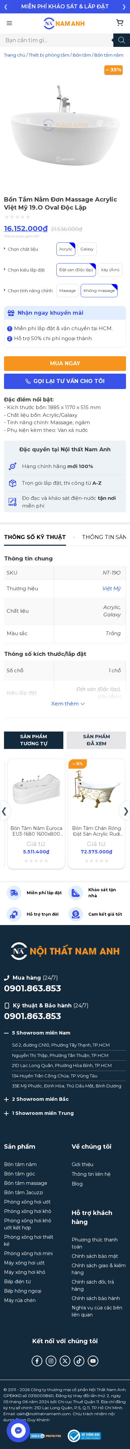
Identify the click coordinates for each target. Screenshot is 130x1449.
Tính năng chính (36, 290)
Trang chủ (14, 55)
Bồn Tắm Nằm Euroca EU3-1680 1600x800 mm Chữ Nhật (36, 834)
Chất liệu (29, 249)
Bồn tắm (82, 55)
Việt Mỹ (111, 588)
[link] (65, 6)
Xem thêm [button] (65, 703)
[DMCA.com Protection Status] (46, 1436)
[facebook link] (37, 1361)
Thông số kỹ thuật (35, 537)
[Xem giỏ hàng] (120, 23)
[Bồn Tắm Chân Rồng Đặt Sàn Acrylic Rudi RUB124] (96, 766)
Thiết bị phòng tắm (49, 55)
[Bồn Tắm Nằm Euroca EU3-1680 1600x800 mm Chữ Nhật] (36, 766)
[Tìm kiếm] (121, 40)
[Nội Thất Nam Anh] (64, 23)
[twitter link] (65, 1361)
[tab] (39, 537)
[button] (6, 6)
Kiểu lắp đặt (32, 270)
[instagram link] (51, 1361)
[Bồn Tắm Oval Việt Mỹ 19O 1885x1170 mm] (65, 184)
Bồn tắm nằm (108, 55)
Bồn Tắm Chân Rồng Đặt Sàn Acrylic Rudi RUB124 (96, 834)
